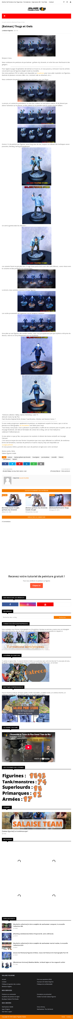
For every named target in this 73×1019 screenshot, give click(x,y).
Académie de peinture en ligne (10, 997)
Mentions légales (7, 986)
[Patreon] (63, 604)
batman (10, 457)
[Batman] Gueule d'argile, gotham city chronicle (10, 509)
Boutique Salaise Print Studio (10, 999)
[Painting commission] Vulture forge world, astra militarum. (33, 934)
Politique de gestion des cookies (11, 984)
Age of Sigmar (6, 1009)
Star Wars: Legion (7, 1011)
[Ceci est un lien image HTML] (25, 649)
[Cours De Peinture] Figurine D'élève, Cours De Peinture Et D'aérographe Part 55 (40, 953)
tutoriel (9, 22)
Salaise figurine (8, 30)
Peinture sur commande (9, 994)
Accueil (4, 22)
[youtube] (70, 2)
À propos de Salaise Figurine (45, 982)
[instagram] (67, 2)
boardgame (36, 457)
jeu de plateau (45, 457)
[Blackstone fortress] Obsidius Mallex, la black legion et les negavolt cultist (39, 962)
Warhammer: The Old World (45, 1009)
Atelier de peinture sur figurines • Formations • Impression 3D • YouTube (24, 2)
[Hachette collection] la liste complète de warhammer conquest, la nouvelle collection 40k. (39, 925)
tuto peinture (6, 459)
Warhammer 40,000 (7, 1007)
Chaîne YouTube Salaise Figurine (46, 997)
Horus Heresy (41, 1007)
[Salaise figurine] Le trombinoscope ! (15, 831)
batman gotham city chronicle (22, 457)
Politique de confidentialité (44, 984)
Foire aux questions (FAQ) (44, 979)
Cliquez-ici (36, 585)
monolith (54, 457)
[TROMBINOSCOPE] (36, 820)
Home (63, 1017)
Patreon (61, 457)
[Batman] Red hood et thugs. (59, 508)
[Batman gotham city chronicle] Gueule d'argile (36, 509)
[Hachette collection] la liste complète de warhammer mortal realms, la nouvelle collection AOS (40, 944)
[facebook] (64, 2)
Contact (51, 2)
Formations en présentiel (44, 994)
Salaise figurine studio (19, 1017)
